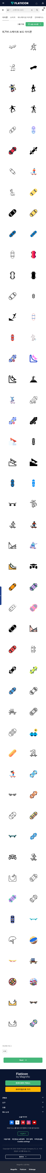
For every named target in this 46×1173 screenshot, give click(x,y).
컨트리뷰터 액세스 (23, 1083)
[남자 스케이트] (33, 88)
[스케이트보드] (33, 68)
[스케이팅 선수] (12, 68)
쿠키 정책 (29, 1139)
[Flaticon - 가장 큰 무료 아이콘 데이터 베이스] (20, 3)
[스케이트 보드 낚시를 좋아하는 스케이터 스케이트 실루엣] (33, 379)
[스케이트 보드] (12, 47)
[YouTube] (34, 1122)
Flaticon (23, 1169)
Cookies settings (23, 1141)
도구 (3, 1102)
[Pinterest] (23, 1122)
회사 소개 (5, 1112)
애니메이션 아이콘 (25, 17)
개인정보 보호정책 (18, 1139)
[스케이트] (33, 47)
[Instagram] (29, 1122)
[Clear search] (31, 10)
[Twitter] (17, 1122)
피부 (4, 1051)
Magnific (13, 1169)
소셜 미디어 (23, 1117)
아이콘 (5, 17)
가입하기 (23, 1133)
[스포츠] (12, 109)
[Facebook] (12, 1122)
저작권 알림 (38, 1139)
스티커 (12, 17)
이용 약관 (7, 1139)
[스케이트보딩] (12, 172)
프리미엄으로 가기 (23, 1089)
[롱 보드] (33, 151)
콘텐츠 (4, 1098)
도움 (3, 1107)
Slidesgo (32, 1169)
